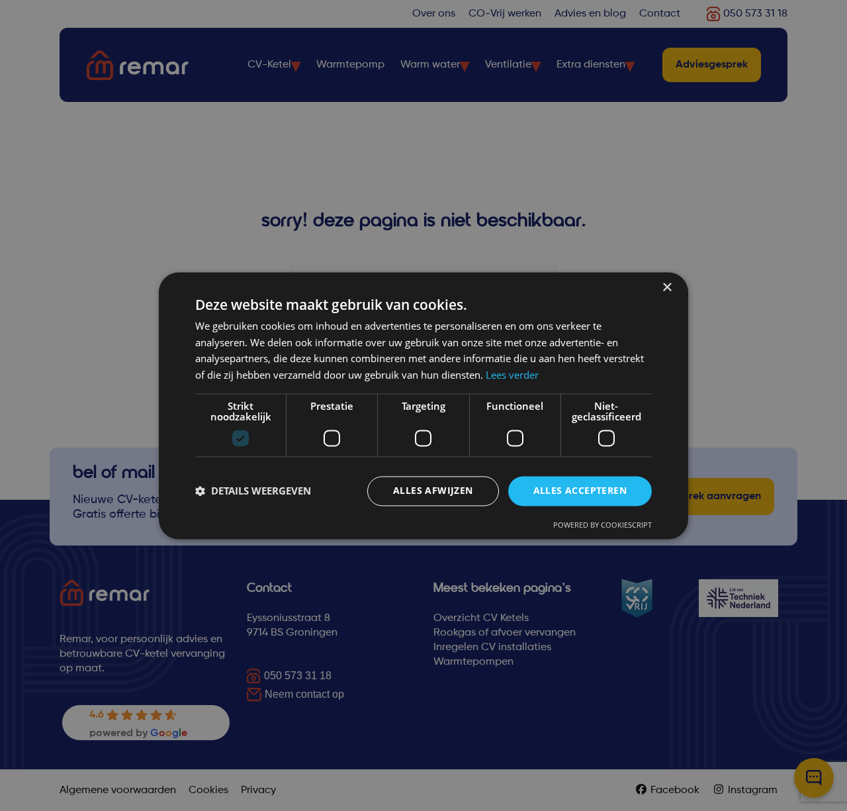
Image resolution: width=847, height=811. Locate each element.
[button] (253, 491)
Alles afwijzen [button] (433, 490)
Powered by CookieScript (602, 525)
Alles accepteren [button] (580, 490)
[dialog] (423, 405)
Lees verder (512, 375)
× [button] (667, 288)
